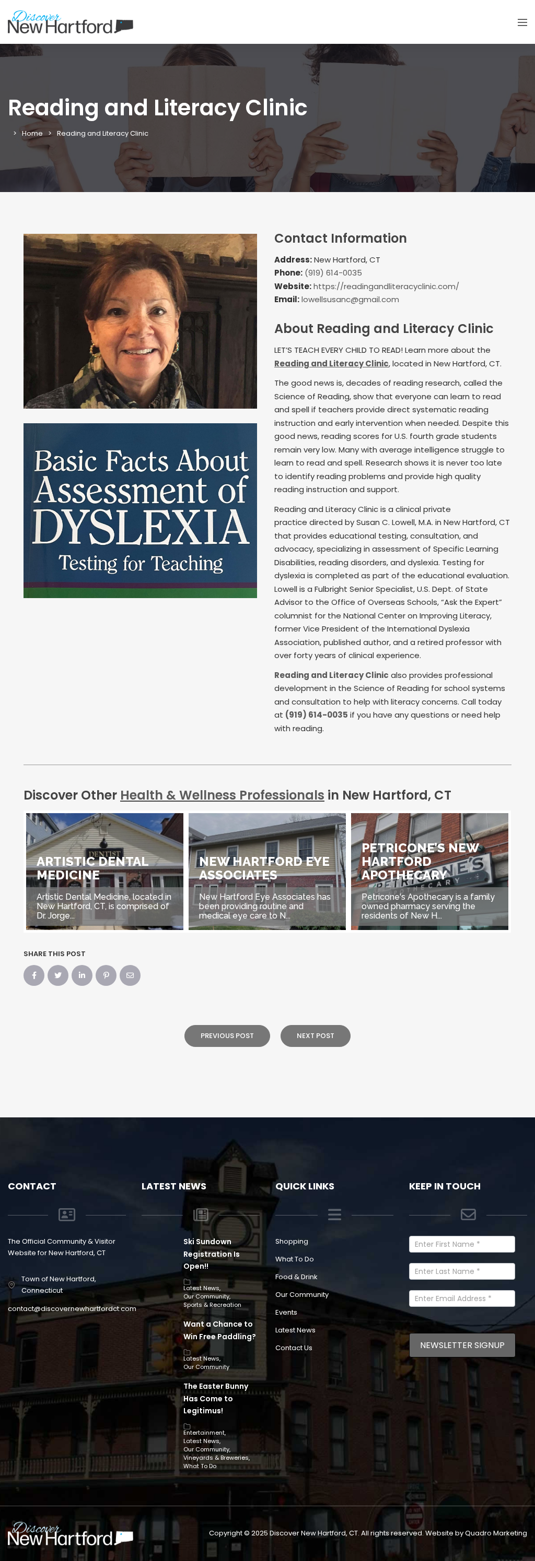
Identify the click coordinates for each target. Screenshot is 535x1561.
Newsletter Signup (462, 1345)
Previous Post (227, 1036)
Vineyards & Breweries (216, 1457)
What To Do (199, 1466)
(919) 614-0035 (333, 272)
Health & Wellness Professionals (222, 795)
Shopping (291, 1241)
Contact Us (293, 1348)
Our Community (206, 1296)
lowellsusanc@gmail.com (350, 299)
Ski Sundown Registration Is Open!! (211, 1254)
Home (32, 133)
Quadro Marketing (496, 1533)
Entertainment (204, 1432)
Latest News (201, 1288)
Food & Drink (296, 1277)
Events (286, 1312)
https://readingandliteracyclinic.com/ (386, 286)
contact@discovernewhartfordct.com (72, 1309)
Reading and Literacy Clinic (331, 675)
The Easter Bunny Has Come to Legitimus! (215, 1398)
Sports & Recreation (212, 1305)
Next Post (315, 1036)
